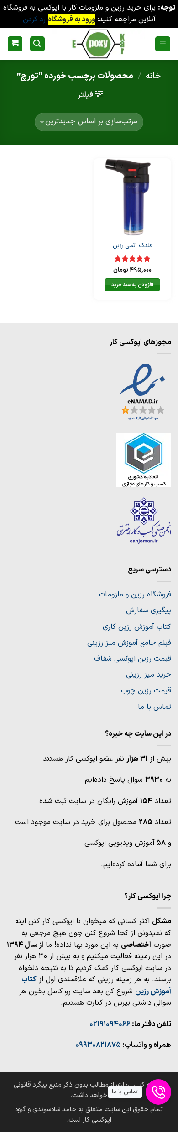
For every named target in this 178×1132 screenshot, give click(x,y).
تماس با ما (154, 707)
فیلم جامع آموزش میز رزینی (129, 642)
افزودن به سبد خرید (132, 284)
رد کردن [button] (34, 19)
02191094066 (110, 1024)
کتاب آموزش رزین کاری (137, 627)
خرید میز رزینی (148, 674)
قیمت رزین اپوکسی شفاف (132, 658)
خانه (153, 76)
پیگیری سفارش (148, 610)
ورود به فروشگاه (71, 19)
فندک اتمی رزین (132, 246)
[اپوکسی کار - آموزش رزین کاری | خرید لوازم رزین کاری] (98, 44)
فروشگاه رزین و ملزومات (135, 594)
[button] (162, 43)
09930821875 (98, 1045)
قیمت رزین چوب (146, 690)
